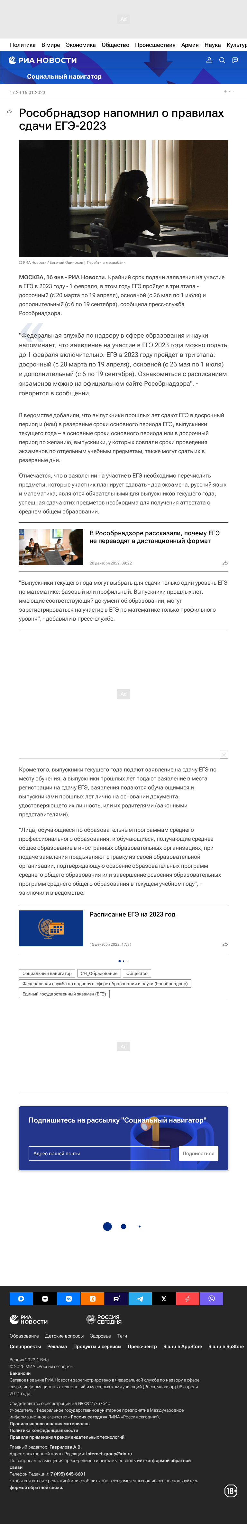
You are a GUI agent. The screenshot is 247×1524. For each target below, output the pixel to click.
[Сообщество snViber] (211, 1298)
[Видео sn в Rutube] (116, 1298)
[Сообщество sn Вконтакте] (68, 1298)
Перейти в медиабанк (106, 262)
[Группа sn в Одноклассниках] (92, 1298)
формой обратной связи (36, 1487)
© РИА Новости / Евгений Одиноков (51, 262)
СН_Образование (99, 973)
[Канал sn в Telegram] (140, 1298)
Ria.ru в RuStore (226, 1346)
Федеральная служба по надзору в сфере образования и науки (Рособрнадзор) (105, 983)
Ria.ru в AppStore (182, 1346)
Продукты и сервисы (97, 1346)
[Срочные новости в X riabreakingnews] (187, 1298)
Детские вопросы (64, 1336)
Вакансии (20, 1373)
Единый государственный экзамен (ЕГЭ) (64, 993)
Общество (137, 973)
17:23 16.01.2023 (27, 92)
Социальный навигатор (47, 973)
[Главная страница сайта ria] (41, 60)
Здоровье (100, 1336)
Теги (122, 1336)
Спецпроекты (25, 1346)
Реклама (57, 1346)
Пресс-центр (142, 1346)
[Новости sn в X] (164, 1298)
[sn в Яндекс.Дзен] (45, 1298)
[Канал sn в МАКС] (21, 1298)
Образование (24, 1336)
